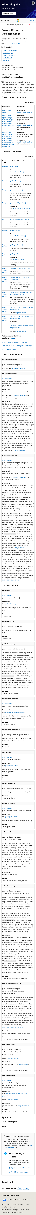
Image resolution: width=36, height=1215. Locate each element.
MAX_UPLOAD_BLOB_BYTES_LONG (12, 1027)
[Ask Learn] (29, 24)
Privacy (12, 1207)
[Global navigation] (2, 20)
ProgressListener (23, 1064)
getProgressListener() (16, 245)
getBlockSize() (14, 166)
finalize (16, 342)
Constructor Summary (10, 50)
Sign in (32, 20)
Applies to (6, 60)
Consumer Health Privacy (9, 1209)
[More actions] (33, 24)
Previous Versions (17, 1204)
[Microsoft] (18, 20)
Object (12, 338)
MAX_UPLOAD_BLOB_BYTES (10, 580)
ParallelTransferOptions (24, 112)
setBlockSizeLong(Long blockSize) (20, 268)
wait (2, 349)
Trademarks (5, 1212)
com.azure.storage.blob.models (15, 25)
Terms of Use (25, 1209)
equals (9, 342)
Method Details (7, 58)
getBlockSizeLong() (18, 172)
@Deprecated (6, 379)
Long (3, 181)
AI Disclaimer (5, 1204)
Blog (26, 1204)
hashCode (4, 346)
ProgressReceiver (20, 313)
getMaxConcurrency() (16, 190)
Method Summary (8, 53)
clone (3, 342)
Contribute (4, 1207)
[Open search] (27, 20)
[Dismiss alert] (33, 3)
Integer (4, 166)
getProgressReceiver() (16, 254)
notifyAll (20, 346)
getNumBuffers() (15, 230)
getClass (24, 342)
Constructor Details (9, 55)
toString (28, 346)
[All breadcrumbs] (3, 24)
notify (13, 346)
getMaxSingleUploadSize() (18, 203)
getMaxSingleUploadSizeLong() (22, 208)
